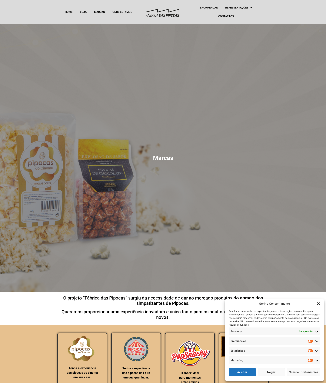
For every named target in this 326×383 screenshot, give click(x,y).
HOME (68, 11)
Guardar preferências (303, 372)
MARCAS (99, 11)
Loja (83, 11)
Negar (271, 372)
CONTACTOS (226, 16)
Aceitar (242, 372)
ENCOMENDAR (209, 7)
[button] (318, 304)
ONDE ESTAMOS (122, 11)
